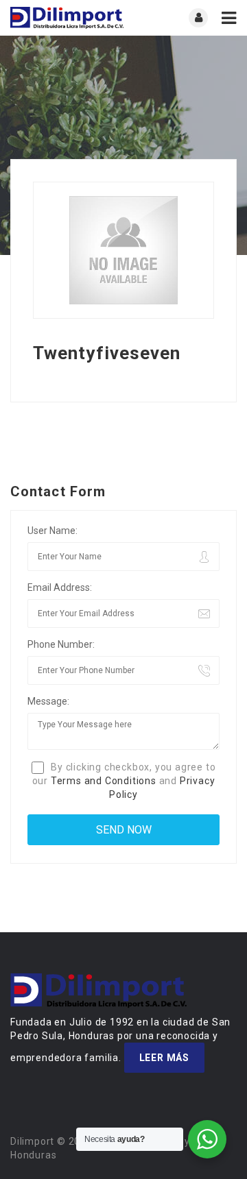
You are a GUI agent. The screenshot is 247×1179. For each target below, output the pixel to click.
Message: (48, 701)
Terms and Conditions (103, 780)
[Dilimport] (67, 18)
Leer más (164, 1057)
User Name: (52, 530)
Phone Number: (61, 644)
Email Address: (59, 587)
